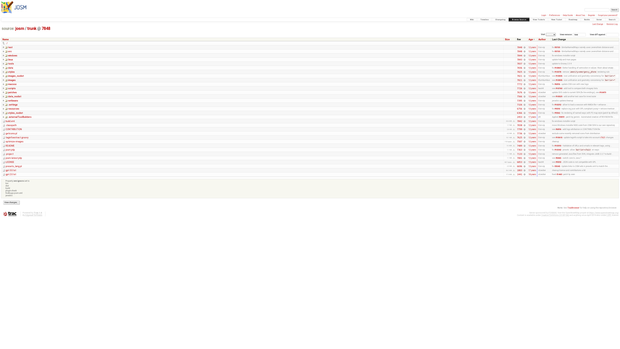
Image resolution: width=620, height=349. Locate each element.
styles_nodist (15, 113)
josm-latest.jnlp (14, 158)
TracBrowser (573, 207)
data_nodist (14, 96)
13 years (532, 109)
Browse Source (519, 20)
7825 (519, 72)
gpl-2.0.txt (11, 174)
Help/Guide (568, 15)
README (10, 145)
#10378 (557, 72)
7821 (519, 76)
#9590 (557, 109)
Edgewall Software (33, 215)
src (10, 51)
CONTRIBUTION (14, 129)
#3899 (561, 117)
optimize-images (14, 141)
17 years (532, 117)
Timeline (484, 20)
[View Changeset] (524, 47)
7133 (519, 154)
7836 (519, 68)
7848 (46, 28)
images (12, 80)
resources (13, 108)
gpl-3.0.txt (11, 170)
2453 (519, 117)
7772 (519, 84)
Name (5, 39)
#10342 (557, 150)
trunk (31, 28)
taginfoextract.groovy (17, 137)
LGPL (609, 215)
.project (10, 154)
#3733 (557, 47)
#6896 (557, 84)
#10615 (559, 137)
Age (531, 39)
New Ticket (556, 20)
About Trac (580, 15)
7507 (519, 141)
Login (543, 15)
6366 (519, 113)
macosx (12, 84)
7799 (519, 129)
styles (11, 72)
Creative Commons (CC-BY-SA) (555, 215)
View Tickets (539, 20)
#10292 (557, 105)
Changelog (500, 20)
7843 (519, 59)
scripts (12, 88)
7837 (519, 63)
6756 (519, 108)
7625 (519, 137)
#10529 (559, 96)
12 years (532, 47)
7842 (519, 121)
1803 (519, 170)
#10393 (557, 146)
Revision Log (612, 24)
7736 (519, 133)
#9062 (557, 113)
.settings (13, 104)
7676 (519, 92)
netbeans (13, 100)
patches (12, 92)
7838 (519, 125)
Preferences (554, 15)
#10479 (602, 92)
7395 (519, 100)
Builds (587, 20)
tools (11, 63)
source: (8, 28)
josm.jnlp (10, 149)
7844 (519, 55)
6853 (519, 162)
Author (542, 39)
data (10, 68)
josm (19, 28)
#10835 (559, 76)
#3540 (557, 166)
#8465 (558, 158)
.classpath (11, 125)
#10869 (557, 68)
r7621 (602, 137)
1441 (519, 174)
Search (612, 20)
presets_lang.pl (14, 166)
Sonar (599, 20)
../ (7, 43)
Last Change (597, 24)
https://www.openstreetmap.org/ (604, 213)
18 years (532, 174)
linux (10, 59)
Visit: (543, 34)
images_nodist (16, 76)
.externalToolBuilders (19, 117)
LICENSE (10, 162)
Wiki (472, 20)
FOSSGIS (553, 213)
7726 (519, 88)
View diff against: (598, 34)
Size (507, 39)
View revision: (566, 34)
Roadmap (573, 20)
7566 (519, 96)
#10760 (559, 88)
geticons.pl (11, 133)
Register (591, 15)
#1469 (559, 174)
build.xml (10, 121)
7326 (519, 104)
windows (12, 55)
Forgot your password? (608, 15)
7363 (519, 149)
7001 (519, 158)
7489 (519, 145)
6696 (519, 166)
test (10, 47)
